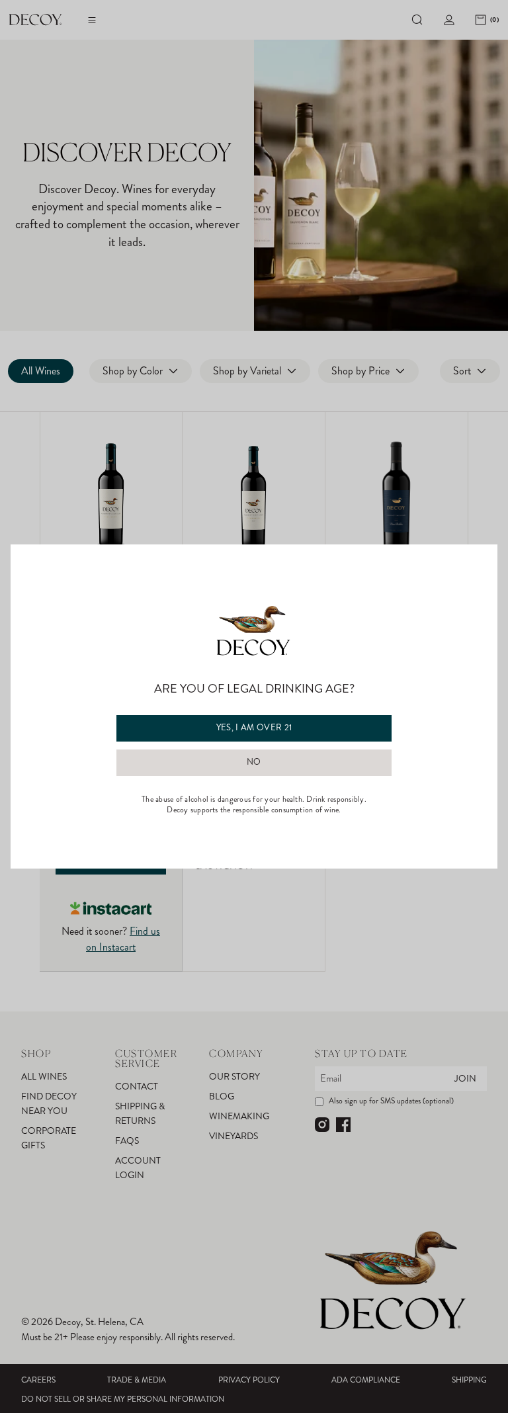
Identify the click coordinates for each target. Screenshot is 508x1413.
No (254, 762)
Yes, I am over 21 (254, 728)
